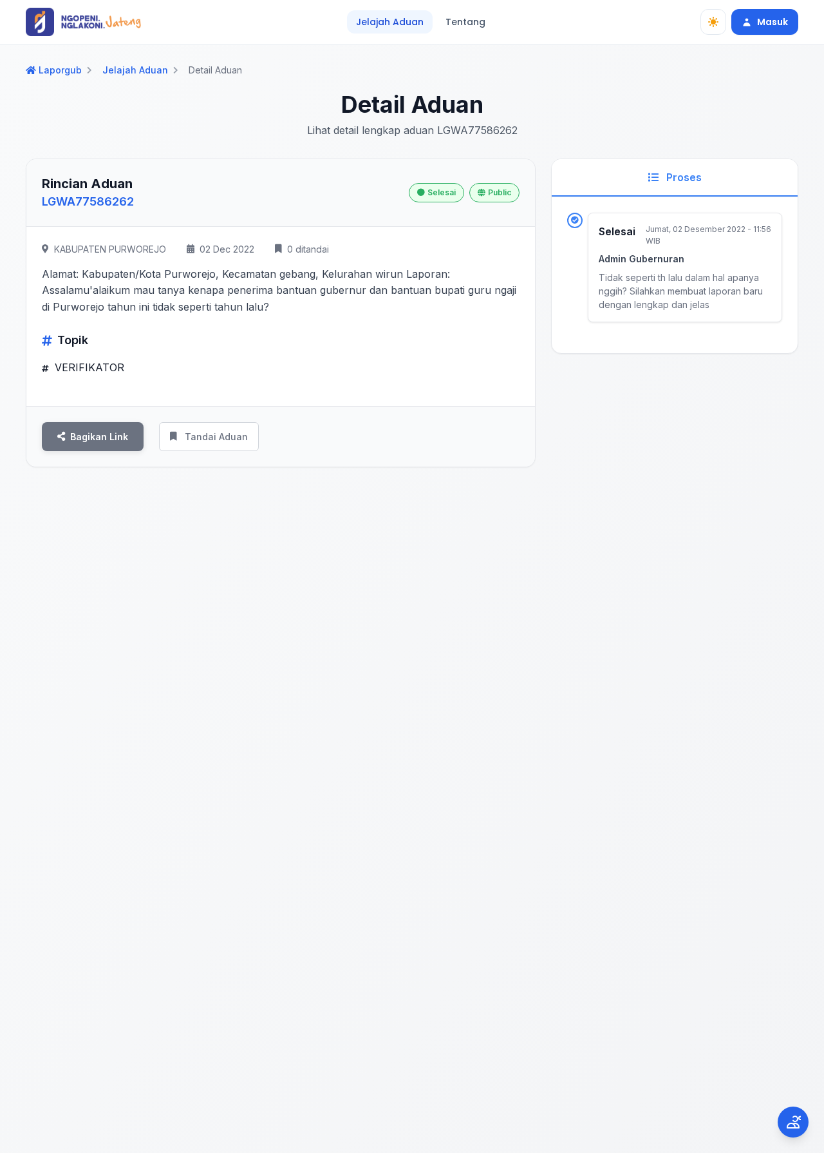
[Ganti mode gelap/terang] (713, 22)
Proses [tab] (683, 177)
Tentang (465, 21)
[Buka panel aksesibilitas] (793, 1122)
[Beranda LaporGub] (83, 22)
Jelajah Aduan (390, 21)
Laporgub (60, 70)
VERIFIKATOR (88, 367)
